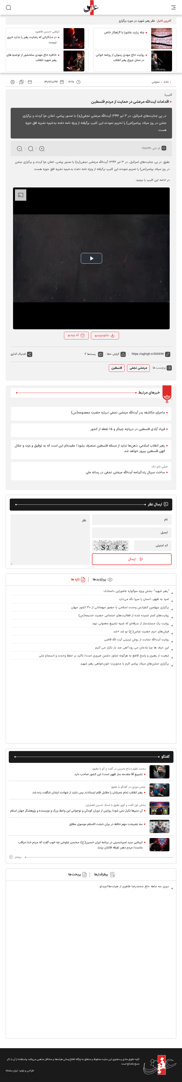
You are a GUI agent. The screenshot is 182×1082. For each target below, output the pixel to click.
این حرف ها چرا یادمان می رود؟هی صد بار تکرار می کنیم (132, 647)
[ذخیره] (21, 82)
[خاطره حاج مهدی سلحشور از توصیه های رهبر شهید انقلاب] (74, 61)
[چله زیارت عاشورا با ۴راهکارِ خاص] (161, 38)
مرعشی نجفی (138, 368)
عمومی (156, 82)
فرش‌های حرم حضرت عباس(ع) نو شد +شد (141, 631)
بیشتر (17, 857)
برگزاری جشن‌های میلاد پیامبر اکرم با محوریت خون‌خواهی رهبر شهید (124, 663)
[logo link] (91, 7)
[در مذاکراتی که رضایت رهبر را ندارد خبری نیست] (74, 38)
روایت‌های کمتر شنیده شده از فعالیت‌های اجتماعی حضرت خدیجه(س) (123, 615)
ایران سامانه (12, 1071)
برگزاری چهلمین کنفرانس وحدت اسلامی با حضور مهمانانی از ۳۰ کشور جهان (120, 607)
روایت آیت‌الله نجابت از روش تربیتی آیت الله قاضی (136, 639)
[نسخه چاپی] (12, 82)
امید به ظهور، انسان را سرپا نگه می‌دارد (144, 599)
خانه (166, 82)
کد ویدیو (73, 335)
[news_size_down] (20, 148)
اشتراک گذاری (18, 354)
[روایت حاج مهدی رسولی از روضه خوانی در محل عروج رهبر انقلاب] (161, 61)
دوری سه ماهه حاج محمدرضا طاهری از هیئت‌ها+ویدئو (134, 886)
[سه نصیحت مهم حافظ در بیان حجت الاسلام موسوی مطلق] (159, 826)
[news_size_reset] (31, 148)
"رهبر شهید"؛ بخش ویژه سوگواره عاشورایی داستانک (136, 591)
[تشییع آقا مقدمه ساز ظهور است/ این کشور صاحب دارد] (159, 771)
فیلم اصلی (103, 348)
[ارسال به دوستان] (29, 82)
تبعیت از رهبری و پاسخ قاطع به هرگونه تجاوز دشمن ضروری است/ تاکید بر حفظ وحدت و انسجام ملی (104, 655)
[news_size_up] (42, 148)
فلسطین (116, 368)
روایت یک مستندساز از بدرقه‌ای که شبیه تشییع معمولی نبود (130, 623)
